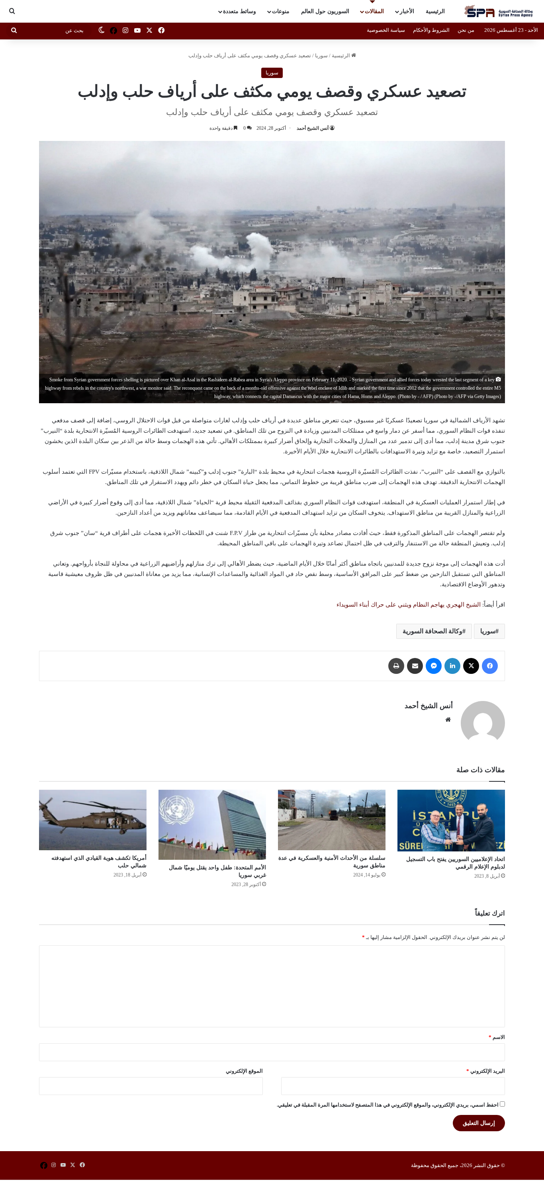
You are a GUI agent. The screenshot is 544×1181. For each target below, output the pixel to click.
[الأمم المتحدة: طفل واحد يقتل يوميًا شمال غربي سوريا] (212, 825)
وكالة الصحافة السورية (432, 631)
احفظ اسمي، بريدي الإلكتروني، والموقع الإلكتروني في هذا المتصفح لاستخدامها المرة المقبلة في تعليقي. (388, 1105)
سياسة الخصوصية (386, 30)
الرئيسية (435, 11)
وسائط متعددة (239, 11)
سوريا (321, 56)
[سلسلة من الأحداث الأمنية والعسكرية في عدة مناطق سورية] (331, 820)
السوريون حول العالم (325, 11)
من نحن (466, 30)
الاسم (497, 1037)
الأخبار (407, 11)
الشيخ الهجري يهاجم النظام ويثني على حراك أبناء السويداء (409, 604)
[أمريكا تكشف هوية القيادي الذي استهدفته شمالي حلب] (93, 820)
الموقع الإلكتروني (244, 1071)
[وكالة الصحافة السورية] (499, 11)
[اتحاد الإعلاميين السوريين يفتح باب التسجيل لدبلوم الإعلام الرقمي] (451, 820)
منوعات (281, 11)
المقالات (374, 11)
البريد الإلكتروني (485, 1071)
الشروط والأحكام (431, 30)
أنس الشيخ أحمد (313, 128)
